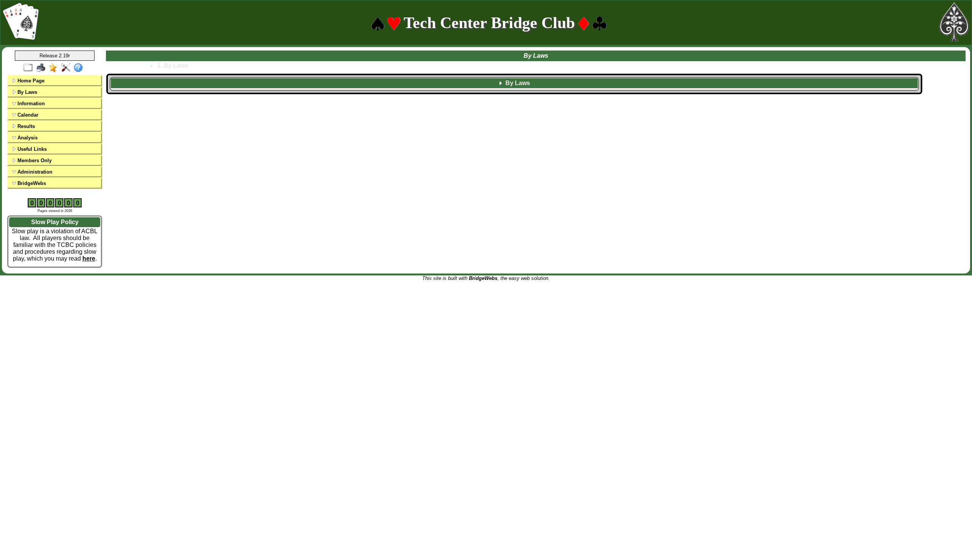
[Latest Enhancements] (55, 68)
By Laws (26, 92)
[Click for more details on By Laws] (514, 89)
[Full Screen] (30, 68)
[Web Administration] (67, 68)
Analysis (27, 138)
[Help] (80, 68)
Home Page (30, 81)
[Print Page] (42, 68)
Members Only (34, 160)
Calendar (27, 115)
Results (25, 126)
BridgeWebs (31, 183)
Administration (34, 172)
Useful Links (31, 149)
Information (30, 103)
